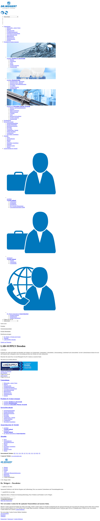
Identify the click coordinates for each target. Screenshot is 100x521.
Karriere (9, 40)
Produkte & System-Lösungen (11, 42)
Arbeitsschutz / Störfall (12, 130)
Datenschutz (7, 475)
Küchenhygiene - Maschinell (17, 81)
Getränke (12, 113)
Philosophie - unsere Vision (13, 28)
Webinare (9, 144)
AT (24, 453)
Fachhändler (13, 203)
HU (29, 453)
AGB (5, 471)
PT (39, 453)
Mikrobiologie (10, 36)
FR (22, 453)
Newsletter (9, 129)
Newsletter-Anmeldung (12, 134)
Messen (9, 140)
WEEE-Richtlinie (11, 131)
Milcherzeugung (14, 112)
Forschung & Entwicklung (13, 33)
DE (14, 453)
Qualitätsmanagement (12, 32)
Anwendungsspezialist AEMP (17, 207)
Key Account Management (16, 206)
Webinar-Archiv (11, 145)
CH (34, 453)
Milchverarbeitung (14, 110)
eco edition (12, 85)
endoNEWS (8, 492)
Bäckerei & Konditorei (15, 116)
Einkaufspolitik (10, 30)
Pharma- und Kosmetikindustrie (18, 108)
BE (37, 453)
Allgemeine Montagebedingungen (12, 473)
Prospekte (9, 127)
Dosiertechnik (13, 67)
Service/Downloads (8, 122)
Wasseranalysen (11, 37)
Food (11, 115)
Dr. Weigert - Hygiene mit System (12, 337)
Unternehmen (7, 26)
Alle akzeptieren (5, 513)
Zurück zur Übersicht (6, 342)
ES (32, 453)
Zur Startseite (4, 373)
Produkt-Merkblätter (12, 124)
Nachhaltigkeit (7, 120)
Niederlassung (13, 316)
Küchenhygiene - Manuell (16, 83)
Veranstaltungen (11, 138)
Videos (8, 141)
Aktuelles (6, 136)
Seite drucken (4, 375)
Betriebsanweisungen (12, 126)
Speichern (3, 515)
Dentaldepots (13, 204)
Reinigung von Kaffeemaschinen (18, 84)
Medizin (12, 60)
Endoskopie (13, 61)
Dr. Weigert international (14, 433)
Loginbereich (10, 133)
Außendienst (13, 201)
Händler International (15, 318)
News (8, 137)
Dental (11, 64)
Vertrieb (12, 260)
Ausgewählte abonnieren (6, 499)
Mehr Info (3, 500)
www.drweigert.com (16, 456)
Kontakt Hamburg (14, 315)
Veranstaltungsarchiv (9, 442)
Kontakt (6, 470)
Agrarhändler (13, 263)
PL (27, 453)
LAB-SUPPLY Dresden (10, 339)
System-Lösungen (14, 65)
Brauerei (12, 109)
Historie (9, 29)
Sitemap (6, 467)
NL (17, 453)
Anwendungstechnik (12, 35)
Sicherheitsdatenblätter (12, 123)
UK (20, 453)
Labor (11, 62)
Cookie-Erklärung (19, 509)
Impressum (6, 474)
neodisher (13, 401)
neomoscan (15, 404)
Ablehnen (3, 516)
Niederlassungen (11, 39)
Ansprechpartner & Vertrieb (10, 148)
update (7, 486)
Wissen (8, 147)
